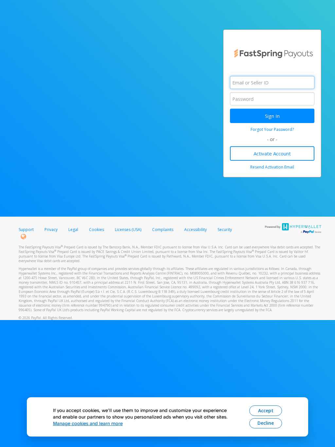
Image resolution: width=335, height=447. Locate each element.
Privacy (51, 229)
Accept (265, 410)
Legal (73, 229)
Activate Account (272, 153)
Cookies (96, 229)
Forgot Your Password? (272, 129)
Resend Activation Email (272, 167)
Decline (265, 423)
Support (26, 229)
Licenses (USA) (128, 229)
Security (225, 229)
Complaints (163, 229)
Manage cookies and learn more (88, 423)
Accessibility (195, 229)
